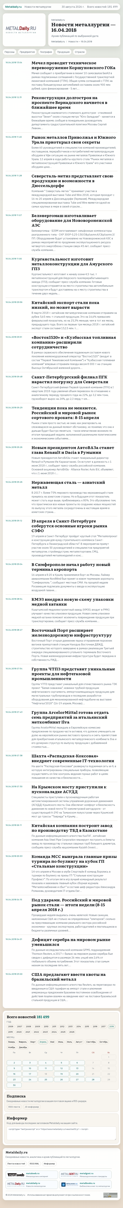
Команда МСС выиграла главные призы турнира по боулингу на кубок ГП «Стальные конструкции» (74, 861)
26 (61, 1079)
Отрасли (80, 51)
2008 (28, 1026)
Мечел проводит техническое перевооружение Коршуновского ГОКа (73, 65)
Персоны (9, 51)
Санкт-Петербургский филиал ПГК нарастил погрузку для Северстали (70, 379)
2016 (95, 1026)
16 (14, 1073)
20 (77, 1073)
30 (14, 1085)
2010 (46, 1026)
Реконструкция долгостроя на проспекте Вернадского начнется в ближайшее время (69, 102)
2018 (111, 1026)
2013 (70, 1026)
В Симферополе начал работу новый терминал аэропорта (71, 566)
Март (33, 1042)
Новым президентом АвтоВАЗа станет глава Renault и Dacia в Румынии (73, 449)
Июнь (60, 1042)
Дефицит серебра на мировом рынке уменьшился (71, 941)
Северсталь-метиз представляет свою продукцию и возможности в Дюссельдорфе (72, 180)
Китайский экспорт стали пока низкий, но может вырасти (65, 304)
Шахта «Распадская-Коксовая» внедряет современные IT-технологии (73, 758)
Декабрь (23, 1047)
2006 (10, 1026)
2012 (62, 1026)
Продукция (63, 51)
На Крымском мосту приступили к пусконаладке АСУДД (69, 789)
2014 (78, 1026)
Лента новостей (16, 1163)
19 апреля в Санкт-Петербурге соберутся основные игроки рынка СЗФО (69, 525)
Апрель (43, 1042)
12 (61, 1068)
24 (30, 1079)
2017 (103, 1026)
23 (14, 1079)
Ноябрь (11, 1047)
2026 (71, 1032)
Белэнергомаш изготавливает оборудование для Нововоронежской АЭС (72, 220)
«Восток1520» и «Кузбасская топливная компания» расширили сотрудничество (74, 342)
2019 (10, 1032)
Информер (49, 1163)
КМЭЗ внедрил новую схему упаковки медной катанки (73, 601)
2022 (36, 1032)
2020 (19, 1032)
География (46, 51)
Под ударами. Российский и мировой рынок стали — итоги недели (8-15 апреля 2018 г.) (71, 904)
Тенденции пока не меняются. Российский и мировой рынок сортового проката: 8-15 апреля (65, 412)
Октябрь (103, 1042)
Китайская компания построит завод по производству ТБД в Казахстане (72, 827)
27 (77, 1079)
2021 (27, 1032)
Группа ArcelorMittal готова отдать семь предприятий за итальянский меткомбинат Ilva (70, 717)
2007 (19, 1026)
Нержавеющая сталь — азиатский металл (68, 484)
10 (30, 1068)
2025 (63, 1032)
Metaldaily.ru (58, 41)
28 (93, 1079)
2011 (54, 1026)
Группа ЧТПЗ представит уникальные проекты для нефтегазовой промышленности (73, 673)
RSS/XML (34, 1163)
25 (46, 1079)
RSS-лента (14, 1106)
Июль (69, 1042)
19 (61, 1073)
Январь (11, 1042)
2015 (87, 1026)
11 (46, 1068)
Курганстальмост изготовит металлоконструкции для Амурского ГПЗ (72, 263)
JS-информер (32, 1106)
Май (52, 1042)
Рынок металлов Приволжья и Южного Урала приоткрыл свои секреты (74, 139)
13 (77, 1068)
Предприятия (27, 51)
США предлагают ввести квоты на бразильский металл (69, 976)
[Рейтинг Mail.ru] (110, 1195)
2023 (45, 1032)
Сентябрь (91, 1042)
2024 (54, 1032)
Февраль (23, 1042)
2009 (37, 1026)
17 (30, 1073)
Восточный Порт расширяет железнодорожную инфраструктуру (72, 632)
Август (79, 1042)
